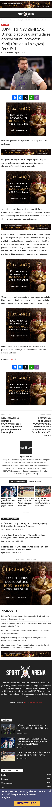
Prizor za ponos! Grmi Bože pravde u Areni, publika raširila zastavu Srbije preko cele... (24, 548)
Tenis (3, 787)
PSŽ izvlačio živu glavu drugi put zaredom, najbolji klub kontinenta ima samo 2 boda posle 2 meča (25, 617)
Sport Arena (8, 53)
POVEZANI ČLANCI (18, 482)
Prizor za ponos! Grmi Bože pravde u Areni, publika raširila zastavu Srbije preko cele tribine (26, 502)
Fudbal (4, 775)
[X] (34, 708)
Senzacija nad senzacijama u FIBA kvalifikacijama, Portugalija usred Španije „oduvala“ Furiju (8, 503)
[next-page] (27, 511)
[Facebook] (18, 708)
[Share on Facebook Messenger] (20, 97)
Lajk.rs (12, 359)
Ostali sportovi (7, 783)
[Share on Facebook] (14, 97)
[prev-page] (24, 511)
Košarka (12, 20)
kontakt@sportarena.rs (33, 702)
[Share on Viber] (36, 97)
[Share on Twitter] (25, 97)
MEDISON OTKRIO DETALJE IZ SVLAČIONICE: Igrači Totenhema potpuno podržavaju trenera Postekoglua (11, 425)
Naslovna (4, 20)
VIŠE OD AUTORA (35, 482)
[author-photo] (26, 447)
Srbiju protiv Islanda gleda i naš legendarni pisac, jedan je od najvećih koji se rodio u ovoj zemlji (42, 502)
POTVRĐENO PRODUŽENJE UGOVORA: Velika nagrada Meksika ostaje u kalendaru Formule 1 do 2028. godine (41, 426)
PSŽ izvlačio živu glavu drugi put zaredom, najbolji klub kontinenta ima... (32, 728)
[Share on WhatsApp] (31, 97)
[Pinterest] (29, 708)
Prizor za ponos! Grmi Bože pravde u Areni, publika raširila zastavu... (33, 753)
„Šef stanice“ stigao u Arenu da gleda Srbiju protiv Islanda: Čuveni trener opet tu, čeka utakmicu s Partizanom (25, 646)
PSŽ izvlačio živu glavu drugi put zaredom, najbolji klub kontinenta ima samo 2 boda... (24, 524)
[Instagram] (23, 708)
